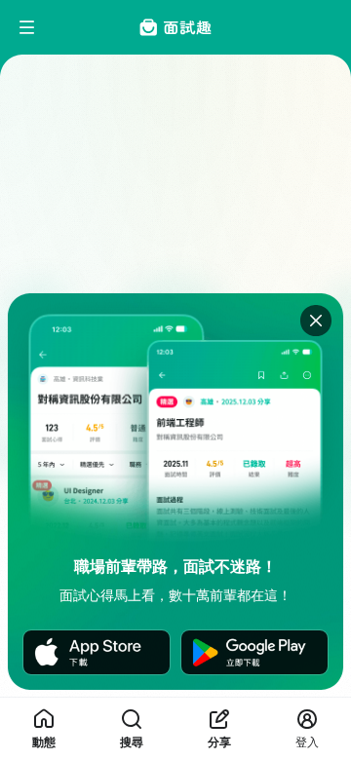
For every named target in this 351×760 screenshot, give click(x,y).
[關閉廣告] (316, 320)
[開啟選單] (27, 27)
